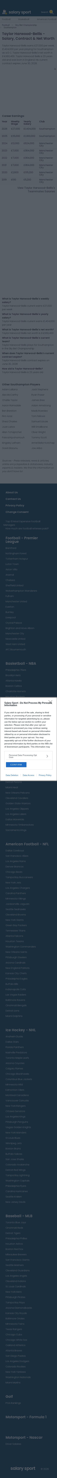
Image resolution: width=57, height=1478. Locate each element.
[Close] (51, 703)
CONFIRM (16, 764)
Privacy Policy (45, 775)
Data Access (28, 775)
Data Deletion (12, 775)
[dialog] (28, 739)
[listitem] (28, 756)
